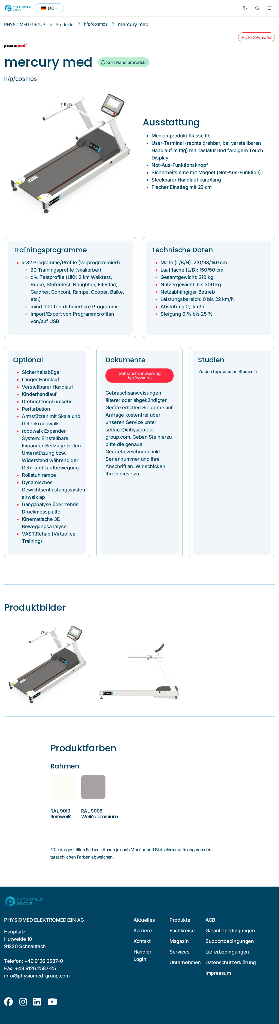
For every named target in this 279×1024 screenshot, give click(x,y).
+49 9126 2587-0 (43, 961)
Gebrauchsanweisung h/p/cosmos (140, 375)
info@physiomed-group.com (37, 976)
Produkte (64, 24)
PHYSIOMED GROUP (24, 24)
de (52, 9)
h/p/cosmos (95, 24)
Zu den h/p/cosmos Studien (226, 371)
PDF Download (256, 37)
